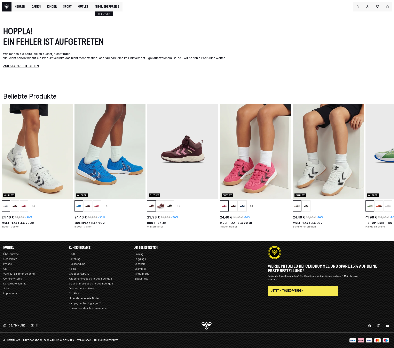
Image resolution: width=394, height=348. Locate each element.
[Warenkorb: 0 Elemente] (387, 6)
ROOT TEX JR (156, 222)
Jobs (6, 288)
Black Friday (141, 278)
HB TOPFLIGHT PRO (378, 222)
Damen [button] (36, 6)
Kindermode (141, 273)
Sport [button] (67, 6)
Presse (7, 263)
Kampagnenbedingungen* (85, 303)
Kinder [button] (52, 6)
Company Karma (13, 278)
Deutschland (17, 325)
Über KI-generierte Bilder (84, 298)
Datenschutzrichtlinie (81, 288)
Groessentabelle (79, 273)
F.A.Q (72, 254)
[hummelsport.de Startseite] (6, 6)
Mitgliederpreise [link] (107, 6)
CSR (5, 268)
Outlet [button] (83, 6)
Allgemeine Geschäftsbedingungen (90, 278)
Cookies (74, 293)
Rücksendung (77, 263)
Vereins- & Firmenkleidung (19, 273)
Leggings (140, 258)
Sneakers (139, 263)
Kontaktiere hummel (15, 283)
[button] (358, 6)
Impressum (10, 293)
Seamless (140, 268)
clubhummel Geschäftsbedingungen (91, 283)
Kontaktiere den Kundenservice (88, 308)
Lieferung (74, 258)
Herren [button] (20, 6)
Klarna (72, 268)
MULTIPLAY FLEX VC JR (18, 222)
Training (138, 254)
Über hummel (11, 254)
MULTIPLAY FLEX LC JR (308, 222)
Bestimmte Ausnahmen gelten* (283, 276)
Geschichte (10, 258)
